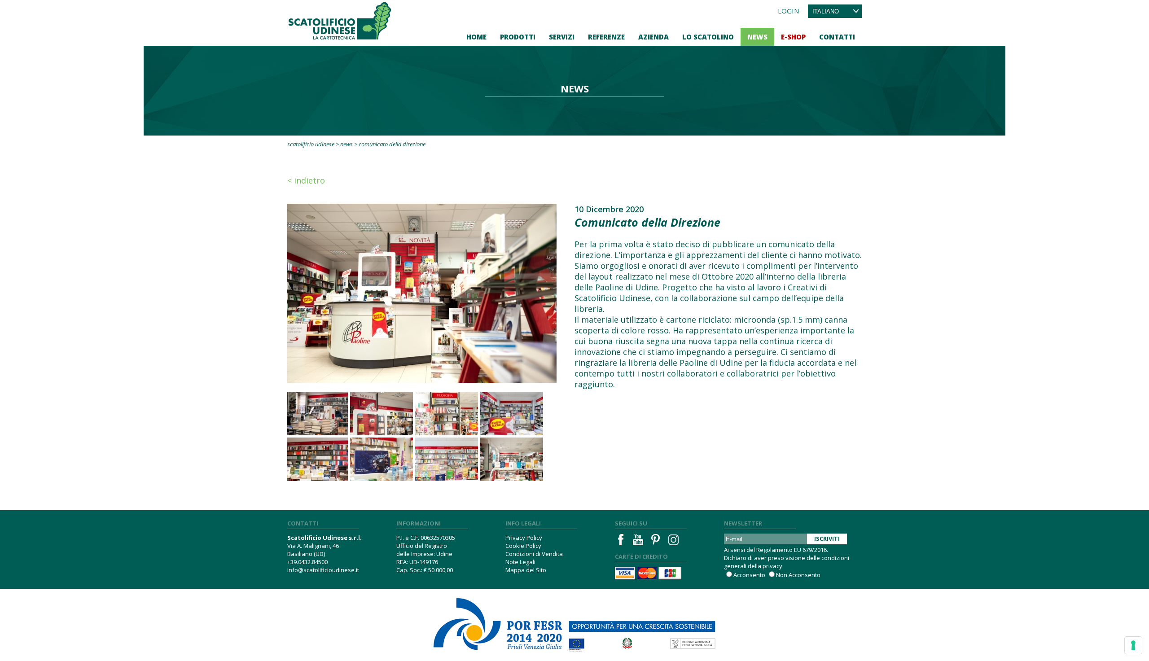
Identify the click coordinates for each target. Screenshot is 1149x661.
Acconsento (749, 575)
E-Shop (793, 36)
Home (476, 36)
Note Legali (520, 562)
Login (788, 10)
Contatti (837, 36)
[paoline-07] (316, 413)
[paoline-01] (511, 459)
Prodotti (517, 36)
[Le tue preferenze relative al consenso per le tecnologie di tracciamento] (1133, 645)
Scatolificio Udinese (310, 144)
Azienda (653, 36)
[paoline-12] (381, 413)
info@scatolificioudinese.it (323, 570)
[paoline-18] (446, 459)
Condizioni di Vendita (534, 554)
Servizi (561, 36)
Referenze (606, 36)
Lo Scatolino (708, 36)
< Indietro (306, 180)
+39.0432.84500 (307, 562)
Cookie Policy (523, 546)
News (757, 36)
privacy (772, 566)
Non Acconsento (798, 575)
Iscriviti (827, 538)
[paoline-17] (511, 413)
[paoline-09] (381, 459)
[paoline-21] (446, 413)
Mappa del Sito (525, 570)
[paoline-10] (316, 459)
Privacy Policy (523, 538)
